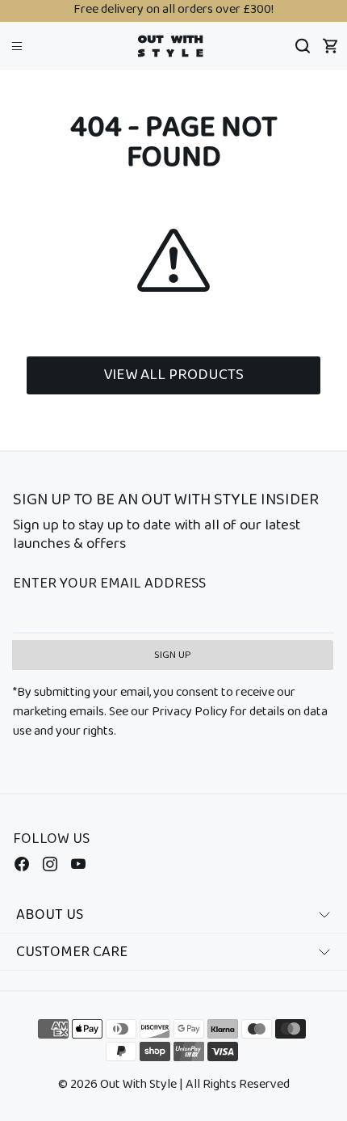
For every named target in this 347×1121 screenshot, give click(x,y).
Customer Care (72, 952)
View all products (173, 375)
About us (49, 915)
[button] (17, 45)
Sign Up (172, 655)
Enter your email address (109, 584)
